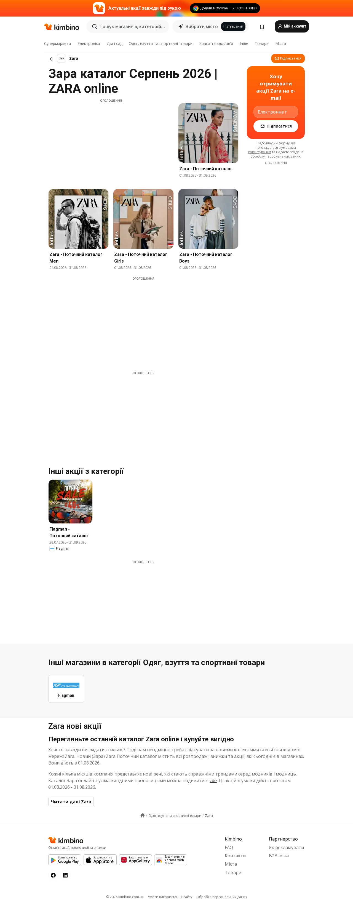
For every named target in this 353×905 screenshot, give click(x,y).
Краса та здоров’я (216, 43)
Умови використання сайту (170, 897)
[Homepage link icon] (142, 815)
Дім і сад (114, 43)
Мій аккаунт (294, 26)
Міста (280, 43)
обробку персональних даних (275, 156)
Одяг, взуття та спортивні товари (160, 43)
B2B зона (279, 856)
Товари (262, 43)
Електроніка (88, 43)
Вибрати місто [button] (202, 26)
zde (213, 780)
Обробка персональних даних (221, 897)
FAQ (229, 847)
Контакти (235, 856)
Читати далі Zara (71, 802)
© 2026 (125, 897)
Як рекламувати (286, 847)
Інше (244, 43)
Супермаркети (57, 43)
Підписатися (290, 58)
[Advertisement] (111, 141)
